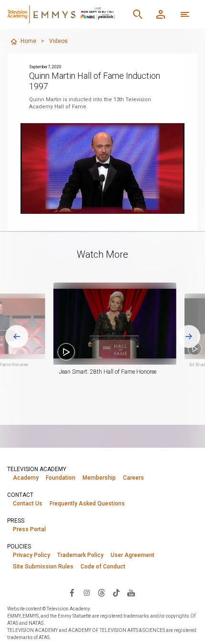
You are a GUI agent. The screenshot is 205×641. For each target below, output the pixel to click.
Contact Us (27, 503)
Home (28, 41)
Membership (99, 477)
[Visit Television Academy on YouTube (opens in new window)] (131, 592)
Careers (133, 477)
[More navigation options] (185, 14)
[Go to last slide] (16, 336)
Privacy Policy (31, 555)
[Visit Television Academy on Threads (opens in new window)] (101, 592)
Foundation (60, 477)
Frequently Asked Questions (87, 503)
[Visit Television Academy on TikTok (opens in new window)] (116, 592)
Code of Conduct (103, 566)
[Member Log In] (160, 14)
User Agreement (132, 555)
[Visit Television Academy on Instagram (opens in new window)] (87, 592)
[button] (114, 324)
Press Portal (29, 529)
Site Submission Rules (43, 566)
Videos (58, 41)
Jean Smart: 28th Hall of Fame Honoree (107, 371)
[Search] (137, 14)
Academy (26, 477)
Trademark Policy (80, 555)
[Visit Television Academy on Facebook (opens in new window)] (72, 592)
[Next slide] (188, 336)
